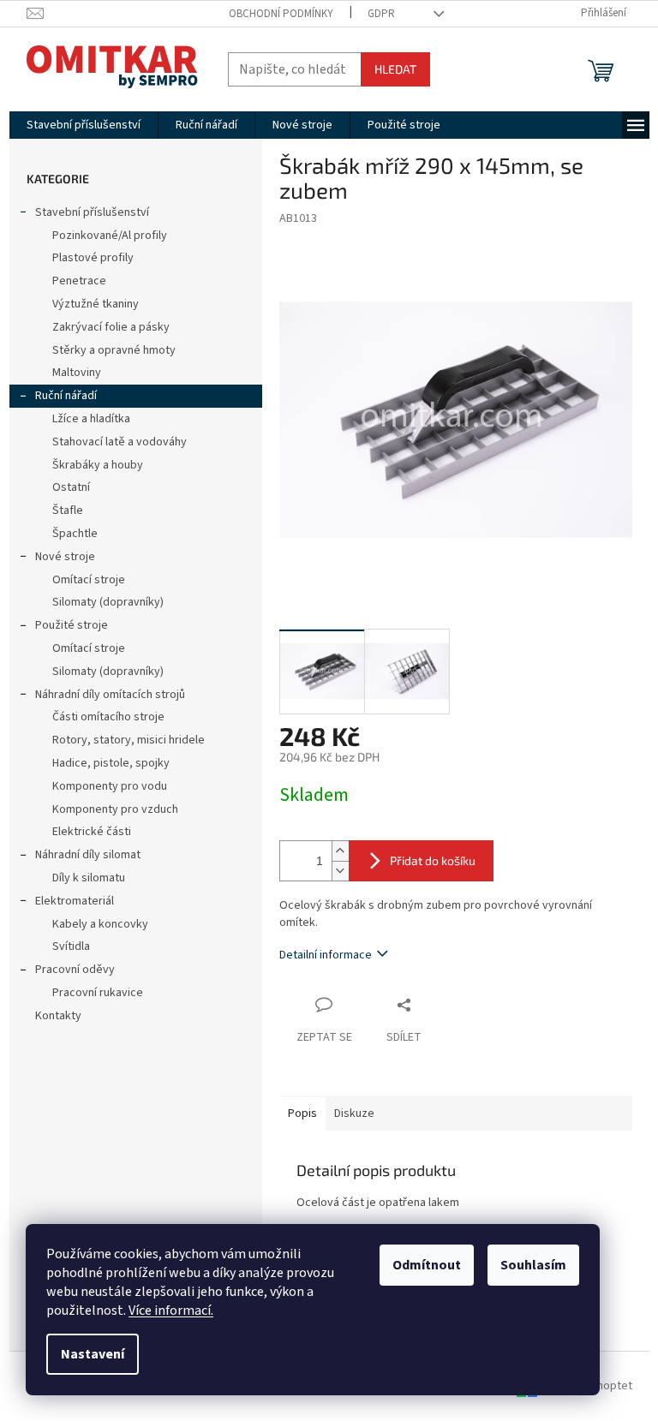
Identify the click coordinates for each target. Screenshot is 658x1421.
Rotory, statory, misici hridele (128, 740)
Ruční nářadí (66, 395)
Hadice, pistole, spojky (111, 763)
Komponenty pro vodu (109, 786)
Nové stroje (65, 556)
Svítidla (71, 946)
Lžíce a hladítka (91, 418)
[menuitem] (83, 125)
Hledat (395, 69)
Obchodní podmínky (281, 13)
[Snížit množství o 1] (340, 871)
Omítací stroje (88, 579)
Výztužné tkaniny (95, 304)
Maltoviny (76, 372)
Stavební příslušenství (92, 212)
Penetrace (79, 281)
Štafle (67, 510)
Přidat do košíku (433, 860)
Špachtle (75, 533)
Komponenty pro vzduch (115, 809)
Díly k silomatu (88, 878)
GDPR (381, 13)
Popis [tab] (302, 1113)
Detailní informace (325, 955)
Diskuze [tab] (354, 1113)
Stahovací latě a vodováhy (119, 442)
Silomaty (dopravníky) (108, 602)
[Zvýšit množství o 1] (340, 851)
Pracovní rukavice (97, 992)
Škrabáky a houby (97, 465)
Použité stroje (71, 625)
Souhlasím (533, 1265)
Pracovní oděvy (75, 969)
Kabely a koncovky (100, 924)
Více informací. (171, 1310)
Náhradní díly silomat (88, 854)
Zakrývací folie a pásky (111, 327)
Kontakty (58, 1015)
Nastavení (92, 1354)
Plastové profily (93, 257)
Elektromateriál (74, 901)
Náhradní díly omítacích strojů (110, 694)
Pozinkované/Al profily (109, 235)
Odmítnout (426, 1265)
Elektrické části (91, 831)
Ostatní (71, 487)
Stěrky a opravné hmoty (114, 350)
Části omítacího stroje (108, 716)
